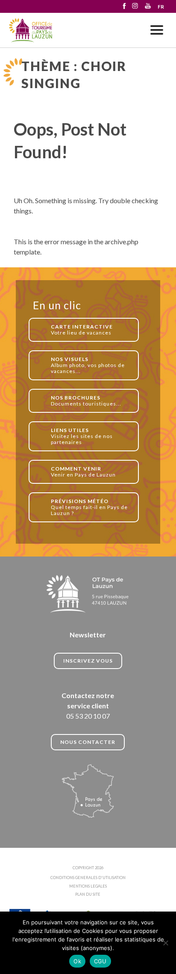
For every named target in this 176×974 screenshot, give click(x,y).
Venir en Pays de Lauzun (83, 471)
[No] (165, 942)
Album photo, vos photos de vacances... (88, 365)
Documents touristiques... (86, 400)
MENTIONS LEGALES (88, 886)
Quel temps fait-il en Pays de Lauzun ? (89, 507)
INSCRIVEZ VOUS (88, 660)
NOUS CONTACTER (87, 742)
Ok (77, 961)
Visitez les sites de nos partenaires (82, 436)
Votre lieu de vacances (82, 329)
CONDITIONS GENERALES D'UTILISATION (88, 877)
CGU (100, 961)
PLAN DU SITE (87, 894)
